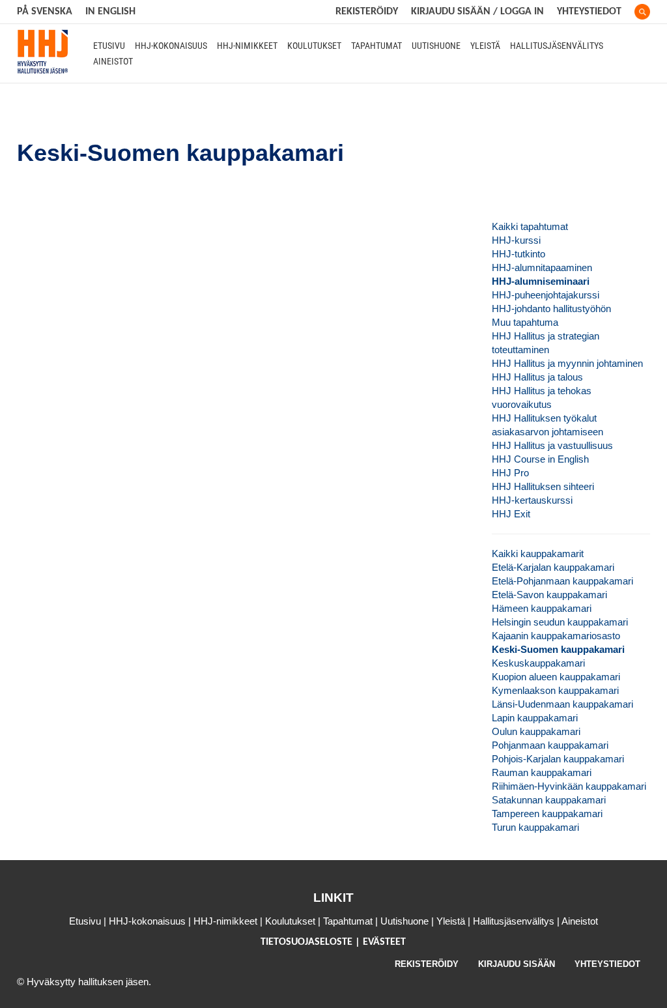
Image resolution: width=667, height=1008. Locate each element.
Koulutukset (314, 45)
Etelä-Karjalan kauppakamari (553, 567)
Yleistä (485, 45)
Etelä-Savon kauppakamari (549, 594)
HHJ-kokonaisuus (171, 45)
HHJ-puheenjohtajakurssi (545, 294)
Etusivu (109, 45)
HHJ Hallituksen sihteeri (543, 486)
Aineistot (113, 61)
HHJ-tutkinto (518, 253)
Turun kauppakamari (535, 827)
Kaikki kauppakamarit (538, 553)
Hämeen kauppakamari (541, 608)
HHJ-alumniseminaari (540, 281)
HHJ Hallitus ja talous (537, 376)
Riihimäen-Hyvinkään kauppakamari (569, 786)
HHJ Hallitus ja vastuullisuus (552, 445)
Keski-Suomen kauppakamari (558, 649)
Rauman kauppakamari (541, 772)
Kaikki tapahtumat (530, 226)
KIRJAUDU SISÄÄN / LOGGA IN (477, 12)
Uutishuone (436, 45)
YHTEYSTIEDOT (607, 964)
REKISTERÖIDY (366, 12)
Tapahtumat (376, 45)
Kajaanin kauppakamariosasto (556, 635)
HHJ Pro (510, 472)
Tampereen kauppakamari (547, 813)
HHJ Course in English (540, 459)
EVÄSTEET (384, 942)
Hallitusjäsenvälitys (556, 45)
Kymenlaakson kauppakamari (555, 690)
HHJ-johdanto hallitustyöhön (551, 308)
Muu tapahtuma (525, 322)
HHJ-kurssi (516, 240)
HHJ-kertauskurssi (532, 500)
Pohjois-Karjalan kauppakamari (558, 758)
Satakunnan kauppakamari (549, 799)
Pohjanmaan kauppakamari (550, 745)
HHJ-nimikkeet (247, 45)
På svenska (44, 12)
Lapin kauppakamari (535, 717)
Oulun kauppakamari (536, 731)
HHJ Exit (511, 513)
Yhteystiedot (589, 12)
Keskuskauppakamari (538, 663)
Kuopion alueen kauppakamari (556, 676)
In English (110, 12)
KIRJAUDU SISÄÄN (516, 964)
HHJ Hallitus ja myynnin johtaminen (567, 363)
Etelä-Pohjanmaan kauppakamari (562, 580)
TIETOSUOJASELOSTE (308, 942)
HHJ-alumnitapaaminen (542, 267)
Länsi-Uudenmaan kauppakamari (562, 704)
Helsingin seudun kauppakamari (560, 621)
